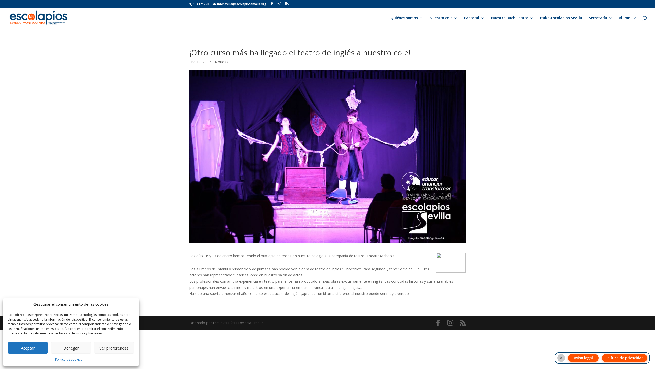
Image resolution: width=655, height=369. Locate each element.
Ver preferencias (114, 348)
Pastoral (471, 18)
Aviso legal (583, 357)
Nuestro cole (441, 18)
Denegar (71, 348)
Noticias (221, 61)
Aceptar (28, 348)
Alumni (625, 18)
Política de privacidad (624, 357)
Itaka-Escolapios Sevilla (561, 18)
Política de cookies (68, 359)
